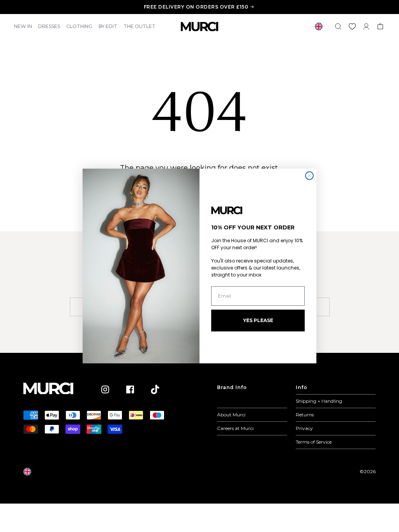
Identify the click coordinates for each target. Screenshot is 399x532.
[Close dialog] (309, 176)
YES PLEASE (258, 320)
